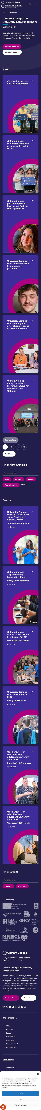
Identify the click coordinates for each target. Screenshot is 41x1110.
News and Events (12, 1044)
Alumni (31, 479)
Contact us (10, 1068)
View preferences (20, 1105)
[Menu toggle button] (37, 4)
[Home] (4, 12)
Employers (10, 1040)
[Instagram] (7, 1007)
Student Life (10, 1037)
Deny (20, 1099)
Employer (8, 886)
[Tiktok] (13, 1007)
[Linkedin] (16, 1007)
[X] (19, 1007)
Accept (20, 1093)
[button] (38, 1074)
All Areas (18, 479)
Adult (7, 479)
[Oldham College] (11, 2)
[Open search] (29, 4)
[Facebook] (4, 1007)
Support (9, 1033)
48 (24, 447)
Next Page (9, 454)
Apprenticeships (11, 485)
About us (9, 1029)
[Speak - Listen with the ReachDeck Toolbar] (3, 1107)
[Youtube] (10, 1007)
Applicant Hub (11, 1047)
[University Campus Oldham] (11, 6)
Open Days (22, 886)
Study (8, 1026)
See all (24, 485)
